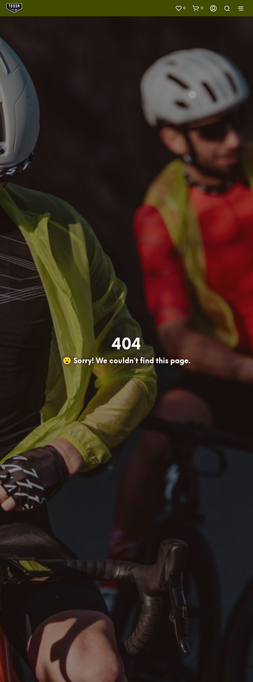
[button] (180, 8)
